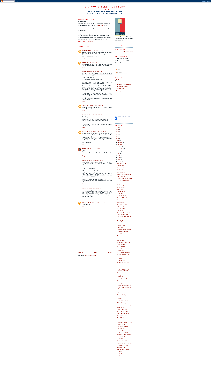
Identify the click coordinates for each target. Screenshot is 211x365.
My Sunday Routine (122, 315)
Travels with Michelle (122, 197)
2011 (117, 136)
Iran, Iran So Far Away (122, 326)
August (119, 151)
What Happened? (121, 283)
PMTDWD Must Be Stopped (124, 216)
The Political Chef (86, 202)
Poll (118, 320)
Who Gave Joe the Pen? (123, 204)
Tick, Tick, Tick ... (121, 317)
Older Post (109, 252)
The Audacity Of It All (122, 341)
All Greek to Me (121, 246)
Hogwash (119, 351)
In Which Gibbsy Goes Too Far (124, 178)
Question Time (120, 238)
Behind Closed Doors (122, 233)
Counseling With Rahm (122, 231)
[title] (116, 119)
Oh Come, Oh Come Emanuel (124, 174)
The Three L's (120, 170)
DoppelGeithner (121, 187)
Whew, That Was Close (122, 278)
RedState (118, 79)
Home (95, 252)
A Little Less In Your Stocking (124, 242)
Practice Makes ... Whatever (124, 285)
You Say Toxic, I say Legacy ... (124, 305)
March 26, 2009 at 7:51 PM (92, 62)
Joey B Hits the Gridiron (123, 313)
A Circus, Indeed (121, 208)
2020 (117, 127)
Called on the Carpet (122, 294)
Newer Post (81, 252)
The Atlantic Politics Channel (123, 84)
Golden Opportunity (121, 172)
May (119, 157)
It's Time (119, 356)
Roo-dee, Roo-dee (121, 324)
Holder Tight (120, 218)
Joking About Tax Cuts (122, 176)
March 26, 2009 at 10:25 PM (96, 188)
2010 (117, 138)
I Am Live (119, 182)
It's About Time (120, 328)
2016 (117, 129)
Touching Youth (121, 200)
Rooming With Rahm (122, 309)
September (120, 148)
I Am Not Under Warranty (123, 180)
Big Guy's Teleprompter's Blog (105, 8)
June (119, 155)
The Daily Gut (119, 91)
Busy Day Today (121, 221)
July (119, 153)
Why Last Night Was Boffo (123, 252)
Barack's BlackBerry (87, 131)
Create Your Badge (118, 120)
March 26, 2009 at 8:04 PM (95, 71)
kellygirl (84, 148)
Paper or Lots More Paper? (123, 223)
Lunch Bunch (120, 210)
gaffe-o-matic (101, 25)
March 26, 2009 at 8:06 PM (96, 105)
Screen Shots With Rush (123, 254)
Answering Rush (121, 347)
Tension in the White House (123, 349)
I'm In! (118, 264)
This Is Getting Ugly (122, 302)
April (119, 159)
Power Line (119, 82)
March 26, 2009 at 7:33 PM (96, 50)
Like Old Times (120, 240)
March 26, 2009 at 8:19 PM (95, 115)
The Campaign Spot (121, 88)
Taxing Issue (120, 189)
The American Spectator (122, 86)
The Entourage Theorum (123, 185)
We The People (86, 50)
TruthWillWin (85, 71)
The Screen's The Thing (123, 262)
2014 (117, 134)
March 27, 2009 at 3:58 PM (98, 202)
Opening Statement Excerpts (124, 272)
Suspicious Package (122, 167)
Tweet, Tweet (120, 281)
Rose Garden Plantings (122, 300)
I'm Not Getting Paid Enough (124, 338)
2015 (117, 132)
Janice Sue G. (85, 105)
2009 (117, 140)
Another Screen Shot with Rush (124, 322)
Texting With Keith (121, 163)
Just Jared (119, 236)
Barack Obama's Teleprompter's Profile (122, 116)
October (120, 146)
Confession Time (121, 336)
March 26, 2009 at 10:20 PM (96, 160)
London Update (120, 165)
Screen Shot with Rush (122, 345)
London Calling (120, 202)
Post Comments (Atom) (90, 255)
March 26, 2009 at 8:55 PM (93, 148)
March (119, 161)
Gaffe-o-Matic (120, 227)
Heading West (120, 353)
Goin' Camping (120, 206)
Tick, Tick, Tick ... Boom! (123, 311)
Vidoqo (84, 62)
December (120, 142)
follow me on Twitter (128, 51)
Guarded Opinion (121, 191)
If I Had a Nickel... (121, 260)
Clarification (120, 193)
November (120, 144)
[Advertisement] (90, 240)
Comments (119, 72)
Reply (83, 58)
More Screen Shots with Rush (124, 334)
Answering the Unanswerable (124, 229)
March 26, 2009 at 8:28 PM (99, 131)
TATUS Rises (120, 307)
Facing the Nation (121, 195)
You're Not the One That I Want (124, 267)
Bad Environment (121, 244)
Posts (118, 69)
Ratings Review (121, 225)
